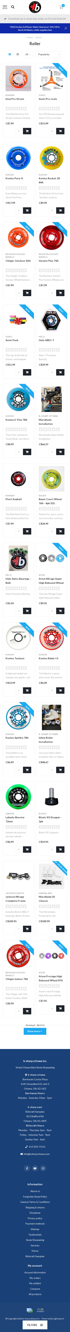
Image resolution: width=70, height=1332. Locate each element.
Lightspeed (58, 1318)
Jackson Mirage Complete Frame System (15, 900)
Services (35, 1245)
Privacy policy (35, 1218)
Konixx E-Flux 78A (16, 419)
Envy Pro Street (15, 98)
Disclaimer (35, 1212)
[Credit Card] (29, 1310)
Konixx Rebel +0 (48, 658)
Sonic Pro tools (48, 98)
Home (30, 37)
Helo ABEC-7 (46, 340)
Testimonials (35, 1234)
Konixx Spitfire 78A (17, 737)
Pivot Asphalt (14, 499)
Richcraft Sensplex (35, 1256)
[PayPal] (40, 1310)
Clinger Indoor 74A (17, 978)
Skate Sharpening (35, 1240)
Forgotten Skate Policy (35, 1196)
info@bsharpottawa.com (37, 1154)
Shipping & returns (35, 1207)
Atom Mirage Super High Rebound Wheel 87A (51, 582)
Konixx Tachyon (15, 658)
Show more (33, 1031)
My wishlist (35, 1283)
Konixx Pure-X (14, 178)
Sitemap (35, 1229)
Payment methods (35, 1223)
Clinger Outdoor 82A (18, 260)
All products (35, 1294)
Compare (35, 1288)
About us (35, 1191)
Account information (35, 1272)
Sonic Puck (12, 340)
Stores (35, 1250)
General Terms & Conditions (35, 1202)
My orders (35, 1278)
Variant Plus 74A (49, 260)
